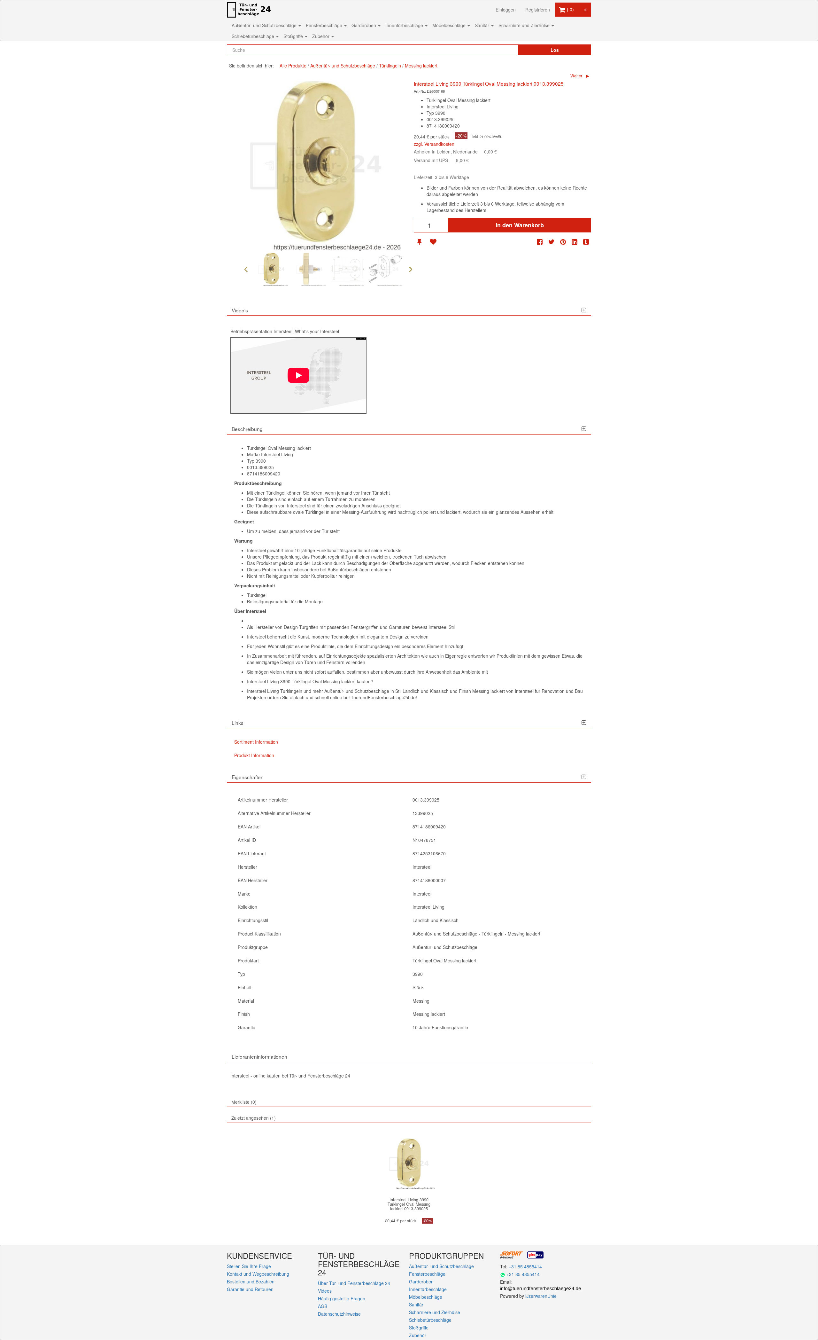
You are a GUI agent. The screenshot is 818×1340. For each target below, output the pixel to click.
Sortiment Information (256, 742)
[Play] (298, 375)
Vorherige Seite (246, 269)
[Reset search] (500, 49)
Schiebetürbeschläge (253, 36)
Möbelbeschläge (449, 25)
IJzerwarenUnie (541, 1296)
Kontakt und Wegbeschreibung (258, 1274)
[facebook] (540, 242)
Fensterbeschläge (324, 25)
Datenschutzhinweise (339, 1314)
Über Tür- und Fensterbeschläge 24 (354, 1283)
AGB (322, 1306)
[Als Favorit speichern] (433, 242)
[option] (271, 269)
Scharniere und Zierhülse (524, 25)
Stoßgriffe (293, 36)
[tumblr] (586, 242)
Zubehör (321, 36)
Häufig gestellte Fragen (341, 1298)
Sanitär (482, 25)
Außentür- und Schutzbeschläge (265, 25)
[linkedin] (574, 242)
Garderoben (364, 25)
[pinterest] (563, 242)
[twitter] (551, 242)
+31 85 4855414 (525, 1266)
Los (555, 50)
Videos (325, 1291)
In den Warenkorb (520, 225)
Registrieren (537, 9)
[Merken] (419, 242)
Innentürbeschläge (404, 25)
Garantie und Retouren (250, 1289)
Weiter (576, 76)
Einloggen (506, 9)
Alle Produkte (293, 65)
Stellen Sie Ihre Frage (249, 1266)
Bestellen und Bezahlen (250, 1281)
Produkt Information (254, 755)
